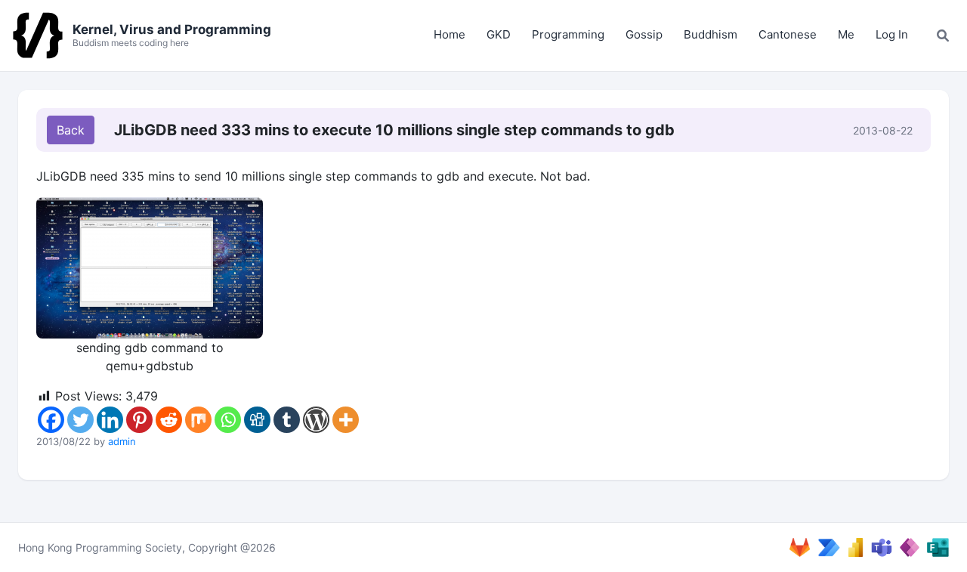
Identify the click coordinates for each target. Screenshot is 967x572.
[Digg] (257, 420)
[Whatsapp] (228, 420)
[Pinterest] (139, 420)
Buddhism (710, 34)
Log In (892, 34)
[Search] (943, 35)
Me (846, 34)
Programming (568, 34)
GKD (499, 34)
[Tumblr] (286, 420)
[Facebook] (51, 420)
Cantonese (787, 34)
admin (122, 441)
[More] (345, 420)
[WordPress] (316, 420)
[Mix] (198, 420)
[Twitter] (80, 420)
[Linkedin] (110, 420)
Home (449, 34)
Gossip (644, 34)
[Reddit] (169, 420)
